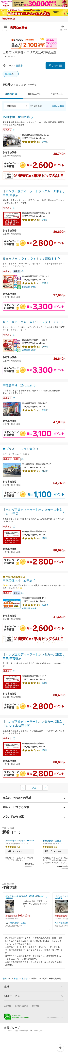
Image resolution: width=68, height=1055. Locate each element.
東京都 (24, 978)
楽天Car (6, 978)
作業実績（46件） (30, 608)
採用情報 (35, 1006)
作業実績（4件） (29, 287)
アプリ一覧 (8, 1031)
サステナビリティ (37, 1031)
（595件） (45, 605)
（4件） (44, 220)
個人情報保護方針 (21, 1006)
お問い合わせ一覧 (21, 1031)
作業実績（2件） (29, 350)
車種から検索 (58, 106)
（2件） (44, 750)
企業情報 (7, 1006)
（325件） (45, 283)
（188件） (45, 347)
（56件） (45, 410)
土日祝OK (9, 74)
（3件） (44, 683)
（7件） (44, 538)
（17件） (45, 471)
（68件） (45, 142)
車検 (16, 978)
